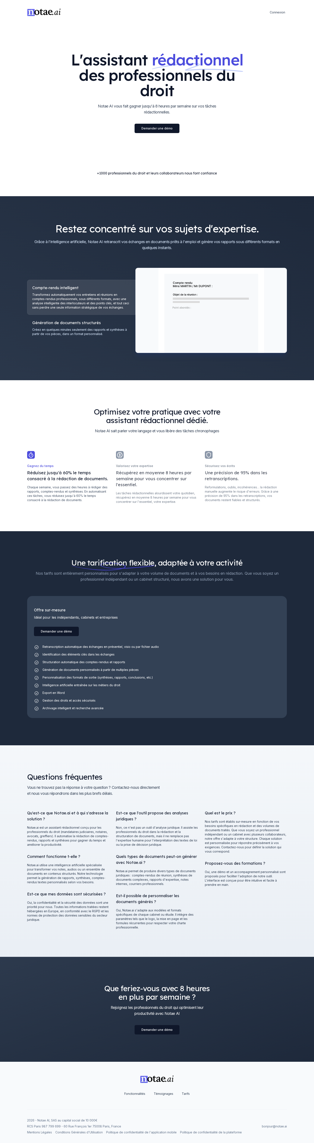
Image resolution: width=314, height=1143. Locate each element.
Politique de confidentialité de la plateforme (211, 1132)
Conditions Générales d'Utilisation (79, 1132)
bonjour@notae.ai (274, 1126)
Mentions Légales (39, 1132)
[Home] (44, 12)
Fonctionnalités (134, 1093)
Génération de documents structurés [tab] (66, 322)
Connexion (277, 12)
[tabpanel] (211, 310)
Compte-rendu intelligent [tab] (55, 287)
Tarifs (186, 1093)
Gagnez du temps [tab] (40, 466)
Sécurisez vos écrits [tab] (220, 466)
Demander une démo (157, 128)
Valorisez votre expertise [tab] (134, 466)
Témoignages (163, 1093)
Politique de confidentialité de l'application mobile (141, 1132)
